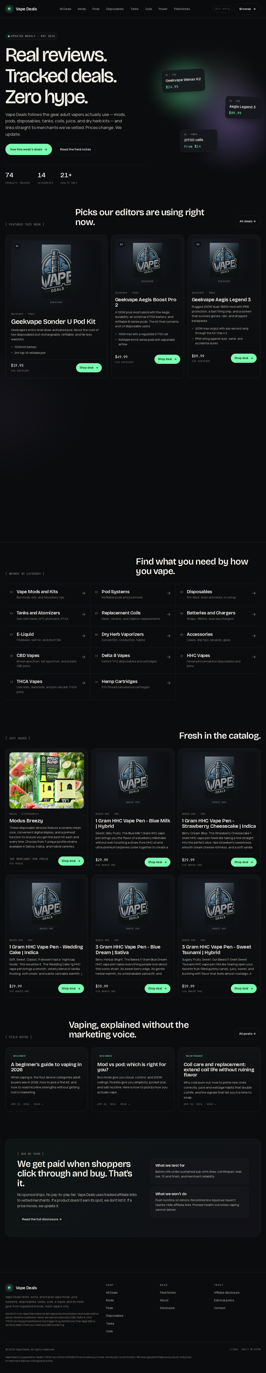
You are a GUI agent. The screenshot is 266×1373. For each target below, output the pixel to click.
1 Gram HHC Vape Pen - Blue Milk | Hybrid (133, 823)
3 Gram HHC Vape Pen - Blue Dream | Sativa (128, 949)
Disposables (115, 9)
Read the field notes (75, 149)
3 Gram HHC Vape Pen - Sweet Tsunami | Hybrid (216, 949)
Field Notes (182, 9)
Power (163, 9)
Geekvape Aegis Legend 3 (221, 300)
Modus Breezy (26, 821)
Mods (82, 9)
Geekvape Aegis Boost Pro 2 (145, 302)
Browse (247, 9)
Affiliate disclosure (227, 1292)
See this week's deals (28, 149)
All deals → (248, 221)
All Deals (65, 9)
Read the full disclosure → (42, 1219)
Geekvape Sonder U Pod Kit (53, 321)
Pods (96, 9)
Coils (148, 9)
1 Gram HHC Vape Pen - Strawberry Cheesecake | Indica (219, 823)
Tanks (134, 9)
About (164, 1300)
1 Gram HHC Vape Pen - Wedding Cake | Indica (46, 949)
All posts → (247, 1033)
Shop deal (89, 367)
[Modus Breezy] (46, 780)
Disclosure (167, 1308)
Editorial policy (224, 1300)
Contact (219, 1308)
